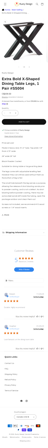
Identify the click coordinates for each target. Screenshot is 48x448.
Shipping (5, 97)
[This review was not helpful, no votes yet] (41, 316)
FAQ (6, 369)
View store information (13, 136)
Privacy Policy (10, 385)
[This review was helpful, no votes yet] (37, 316)
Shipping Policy (11, 374)
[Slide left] (18, 67)
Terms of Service (11, 391)
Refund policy (15, 437)
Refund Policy (10, 380)
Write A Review (24, 269)
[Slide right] (29, 67)
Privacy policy (27, 437)
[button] (5, 4)
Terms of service (40, 437)
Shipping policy (25, 441)
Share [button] (6, 215)
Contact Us (9, 363)
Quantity (5, 108)
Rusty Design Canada (23, 434)
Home (7, 10)
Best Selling (17, 10)
